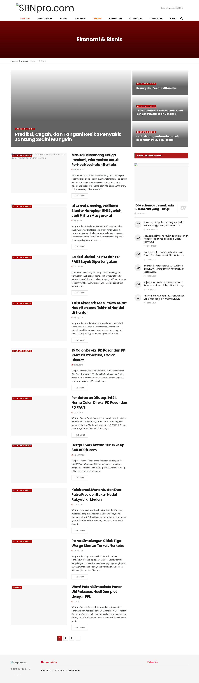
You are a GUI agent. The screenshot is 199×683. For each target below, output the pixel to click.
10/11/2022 (21, 145)
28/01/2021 (78, 601)
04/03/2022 (78, 169)
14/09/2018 (78, 317)
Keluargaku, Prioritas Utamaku (156, 88)
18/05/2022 (143, 145)
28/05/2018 (78, 504)
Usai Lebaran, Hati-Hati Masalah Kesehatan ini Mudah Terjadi (157, 138)
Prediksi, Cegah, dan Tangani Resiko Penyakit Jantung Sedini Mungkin (68, 137)
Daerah (17, 587)
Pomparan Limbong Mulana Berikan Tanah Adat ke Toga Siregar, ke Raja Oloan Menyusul (166, 238)
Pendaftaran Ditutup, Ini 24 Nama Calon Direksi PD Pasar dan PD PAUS (99, 402)
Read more (79, 195)
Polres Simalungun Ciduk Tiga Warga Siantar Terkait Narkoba (99, 543)
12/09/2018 (78, 365)
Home (13, 61)
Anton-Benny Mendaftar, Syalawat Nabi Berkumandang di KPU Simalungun (164, 297)
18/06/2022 (143, 119)
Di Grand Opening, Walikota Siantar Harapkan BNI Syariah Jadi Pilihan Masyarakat (96, 211)
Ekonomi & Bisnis (38, 61)
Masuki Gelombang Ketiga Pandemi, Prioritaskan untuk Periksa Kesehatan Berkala (95, 160)
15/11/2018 (77, 220)
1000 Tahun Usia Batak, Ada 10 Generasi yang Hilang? (154, 207)
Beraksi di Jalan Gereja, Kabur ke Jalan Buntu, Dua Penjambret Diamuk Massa (164, 254)
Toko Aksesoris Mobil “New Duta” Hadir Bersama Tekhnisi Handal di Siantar (99, 308)
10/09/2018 (78, 412)
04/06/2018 (78, 455)
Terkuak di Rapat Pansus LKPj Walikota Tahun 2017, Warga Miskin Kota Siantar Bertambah (164, 268)
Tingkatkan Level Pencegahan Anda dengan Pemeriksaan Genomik (159, 112)
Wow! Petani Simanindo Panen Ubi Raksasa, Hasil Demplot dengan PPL (97, 591)
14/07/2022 (143, 94)
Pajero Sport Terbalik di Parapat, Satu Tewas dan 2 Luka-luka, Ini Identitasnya (164, 284)
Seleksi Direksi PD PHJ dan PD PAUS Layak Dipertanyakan (96, 259)
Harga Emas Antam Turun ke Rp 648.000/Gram (98, 447)
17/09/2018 (78, 266)
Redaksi (45, 670)
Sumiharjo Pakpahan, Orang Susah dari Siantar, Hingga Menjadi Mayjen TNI (164, 224)
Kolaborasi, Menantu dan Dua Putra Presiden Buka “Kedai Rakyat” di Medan (96, 494)
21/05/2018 (78, 550)
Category (23, 61)
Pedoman (74, 670)
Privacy (59, 670)
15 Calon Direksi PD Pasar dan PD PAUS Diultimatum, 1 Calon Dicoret (98, 355)
